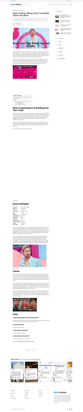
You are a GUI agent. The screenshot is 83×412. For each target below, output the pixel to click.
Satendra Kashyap (17, 377)
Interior (28, 371)
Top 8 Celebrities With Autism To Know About (25, 341)
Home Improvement (30, 369)
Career (15, 99)
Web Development (62, 58)
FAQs (15, 100)
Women (60, 44)
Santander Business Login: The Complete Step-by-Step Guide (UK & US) (65, 29)
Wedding (60, 51)
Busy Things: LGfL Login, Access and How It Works (65, 25)
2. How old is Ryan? (20, 102)
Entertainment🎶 (21, 10)
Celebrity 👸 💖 (15, 10)
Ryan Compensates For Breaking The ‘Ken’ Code (22, 97)
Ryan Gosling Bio (17, 98)
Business (56, 368)
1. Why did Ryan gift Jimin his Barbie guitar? (23, 101)
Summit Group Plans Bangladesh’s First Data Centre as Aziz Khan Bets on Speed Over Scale (65, 16)
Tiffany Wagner (18, 23)
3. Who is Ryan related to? (21, 103)
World (60, 41)
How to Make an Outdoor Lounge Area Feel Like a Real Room (65, 21)
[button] (71, 1)
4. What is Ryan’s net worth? (21, 104)
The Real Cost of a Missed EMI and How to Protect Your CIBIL (65, 33)
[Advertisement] (31, 86)
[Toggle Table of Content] (30, 96)
